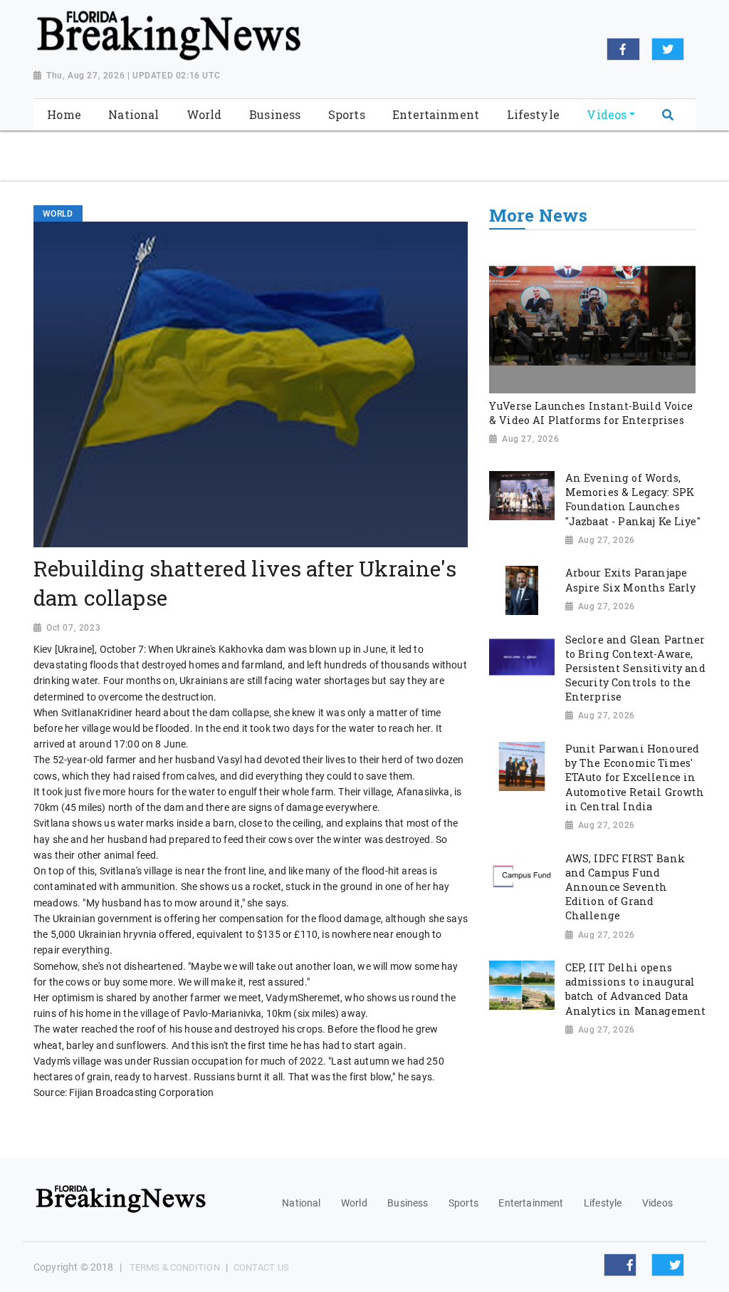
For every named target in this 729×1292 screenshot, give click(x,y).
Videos (657, 1203)
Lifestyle (603, 1203)
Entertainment (530, 1203)
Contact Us (261, 1267)
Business (407, 1203)
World (354, 1203)
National (301, 1203)
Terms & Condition (175, 1267)
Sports (463, 1203)
